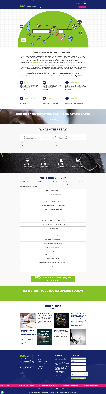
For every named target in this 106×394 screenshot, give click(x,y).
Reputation (74, 7)
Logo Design (40, 358)
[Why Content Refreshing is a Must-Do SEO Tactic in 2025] (28, 320)
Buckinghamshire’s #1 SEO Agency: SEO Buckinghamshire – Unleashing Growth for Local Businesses (28, 333)
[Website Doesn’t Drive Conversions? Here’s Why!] (78, 336)
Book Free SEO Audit (70, 3)
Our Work (32, 3)
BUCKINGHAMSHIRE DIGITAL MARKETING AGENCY (59, 390)
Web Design (46, 7)
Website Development (42, 363)
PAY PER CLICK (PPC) (75, 82)
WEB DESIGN (50, 98)
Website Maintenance (42, 361)
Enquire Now (82, 7)
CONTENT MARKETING (29, 98)
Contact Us (40, 370)
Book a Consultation (24, 3)
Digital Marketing (59, 7)
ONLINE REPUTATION (74, 98)
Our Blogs (40, 368)
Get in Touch (53, 119)
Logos (40, 7)
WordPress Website (42, 359)
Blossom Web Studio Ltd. (62, 388)
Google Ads (67, 7)
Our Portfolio (40, 366)
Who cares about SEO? (59, 374)
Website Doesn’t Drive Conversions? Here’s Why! (61, 331)
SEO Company (41, 364)
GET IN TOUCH (22, 89)
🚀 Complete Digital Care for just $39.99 (23, 1)
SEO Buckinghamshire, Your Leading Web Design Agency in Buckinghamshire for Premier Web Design (78, 316)
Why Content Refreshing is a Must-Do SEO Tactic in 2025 (45, 314)
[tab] (53, 190)
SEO (48, 82)
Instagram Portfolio (40, 3)
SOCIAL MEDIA (27, 82)
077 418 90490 (80, 75)
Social (52, 7)
